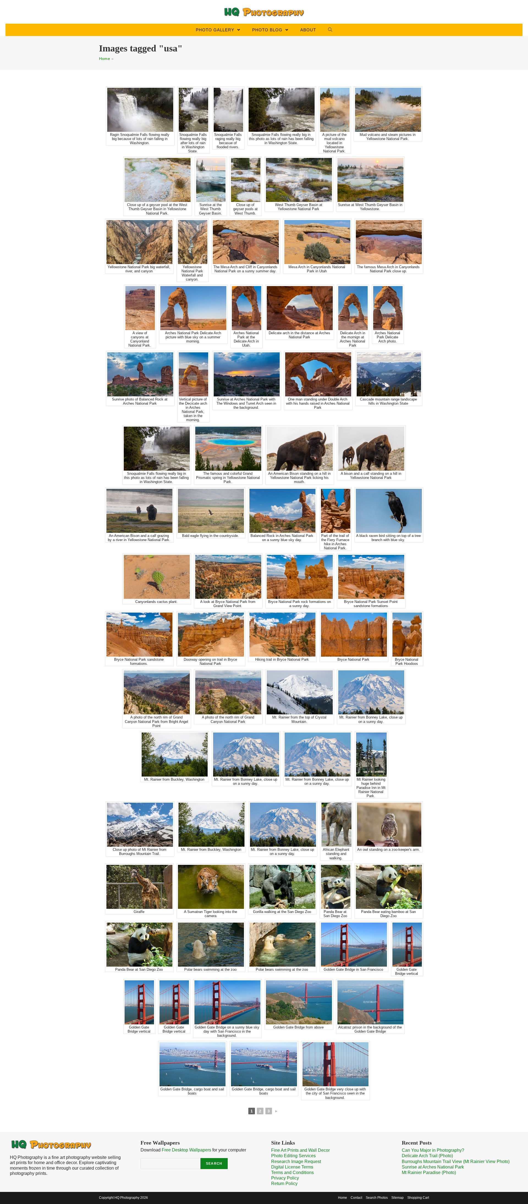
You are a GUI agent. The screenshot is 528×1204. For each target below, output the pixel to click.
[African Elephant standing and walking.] (336, 825)
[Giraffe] (139, 887)
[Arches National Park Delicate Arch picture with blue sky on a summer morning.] (193, 308)
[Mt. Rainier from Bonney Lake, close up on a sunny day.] (371, 692)
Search (214, 1163)
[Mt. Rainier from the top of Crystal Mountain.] (300, 692)
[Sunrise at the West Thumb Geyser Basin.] (211, 180)
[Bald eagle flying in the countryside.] (211, 511)
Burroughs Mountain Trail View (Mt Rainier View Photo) (456, 1161)
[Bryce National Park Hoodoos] (407, 635)
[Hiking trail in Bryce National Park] (282, 635)
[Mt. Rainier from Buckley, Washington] (175, 755)
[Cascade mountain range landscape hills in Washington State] (389, 374)
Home (104, 58)
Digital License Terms (292, 1167)
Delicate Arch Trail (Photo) (427, 1155)
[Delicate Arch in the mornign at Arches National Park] (353, 308)
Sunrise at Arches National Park (433, 1167)
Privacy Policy (285, 1178)
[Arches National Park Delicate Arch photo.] (388, 308)
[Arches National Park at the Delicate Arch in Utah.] (246, 308)
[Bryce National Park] (354, 635)
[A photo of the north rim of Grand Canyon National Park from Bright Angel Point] (157, 692)
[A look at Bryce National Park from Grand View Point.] (228, 577)
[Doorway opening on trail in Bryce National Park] (211, 635)
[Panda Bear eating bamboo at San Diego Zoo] (389, 887)
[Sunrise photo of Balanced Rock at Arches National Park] (140, 374)
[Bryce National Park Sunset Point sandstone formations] (371, 577)
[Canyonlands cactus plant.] (157, 577)
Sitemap (397, 1198)
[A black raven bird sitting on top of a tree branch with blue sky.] (389, 511)
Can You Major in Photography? (433, 1150)
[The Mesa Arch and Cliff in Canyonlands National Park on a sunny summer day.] (246, 242)
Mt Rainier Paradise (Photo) (429, 1172)
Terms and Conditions (292, 1172)
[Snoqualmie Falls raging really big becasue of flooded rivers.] (228, 110)
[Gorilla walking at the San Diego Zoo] (282, 887)
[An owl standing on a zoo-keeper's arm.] (389, 825)
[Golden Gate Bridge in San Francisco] (354, 945)
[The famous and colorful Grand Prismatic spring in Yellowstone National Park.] (228, 449)
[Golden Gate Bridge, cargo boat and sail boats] (193, 1064)
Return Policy (284, 1183)
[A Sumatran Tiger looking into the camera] (211, 887)
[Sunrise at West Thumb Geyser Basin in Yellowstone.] (370, 180)
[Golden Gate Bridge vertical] (407, 945)
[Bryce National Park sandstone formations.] (139, 635)
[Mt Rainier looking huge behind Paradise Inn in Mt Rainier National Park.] (371, 755)
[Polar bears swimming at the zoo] (211, 945)
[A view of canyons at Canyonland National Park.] (140, 308)
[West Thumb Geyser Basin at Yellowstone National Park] (299, 180)
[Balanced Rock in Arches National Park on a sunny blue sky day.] (282, 511)
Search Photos (377, 1198)
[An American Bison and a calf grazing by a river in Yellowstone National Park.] (139, 511)
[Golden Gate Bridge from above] (299, 1002)
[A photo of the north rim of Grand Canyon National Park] (228, 692)
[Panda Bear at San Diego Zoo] (335, 887)
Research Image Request (296, 1161)
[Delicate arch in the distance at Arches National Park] (300, 308)
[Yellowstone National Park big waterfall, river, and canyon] (139, 242)
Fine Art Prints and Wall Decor (300, 1150)
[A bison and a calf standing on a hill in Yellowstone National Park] (371, 449)
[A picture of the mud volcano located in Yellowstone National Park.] (335, 110)
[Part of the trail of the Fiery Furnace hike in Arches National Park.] (335, 511)
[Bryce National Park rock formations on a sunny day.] (300, 577)
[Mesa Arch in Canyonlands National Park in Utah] (317, 242)
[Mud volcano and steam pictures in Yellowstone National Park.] (388, 110)
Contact (356, 1198)
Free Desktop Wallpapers (186, 1150)
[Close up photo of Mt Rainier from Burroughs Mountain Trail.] (140, 825)
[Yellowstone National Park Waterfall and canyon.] (192, 242)
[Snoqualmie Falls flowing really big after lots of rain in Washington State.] (193, 110)
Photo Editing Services (293, 1155)
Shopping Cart (418, 1198)
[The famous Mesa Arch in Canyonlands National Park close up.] (389, 242)
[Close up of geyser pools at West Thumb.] (245, 180)
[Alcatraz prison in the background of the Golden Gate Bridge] (370, 1002)
